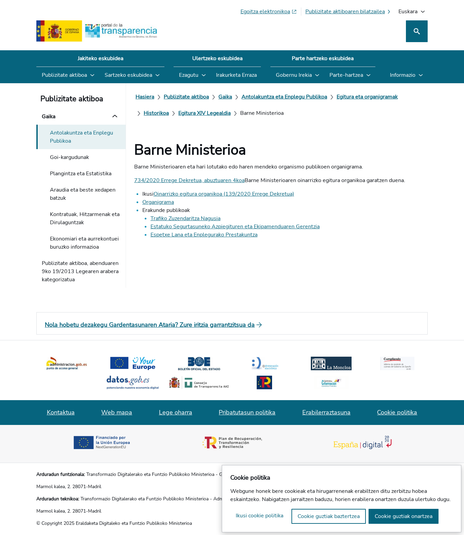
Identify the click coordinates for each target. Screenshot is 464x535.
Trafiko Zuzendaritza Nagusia (185, 218)
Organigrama (158, 202)
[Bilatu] (417, 31)
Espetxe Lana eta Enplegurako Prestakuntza (203, 234)
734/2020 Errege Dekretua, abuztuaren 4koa (189, 180)
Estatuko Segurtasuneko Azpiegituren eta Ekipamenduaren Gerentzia (235, 226)
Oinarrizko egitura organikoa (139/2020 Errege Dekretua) (224, 194)
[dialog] (341, 498)
